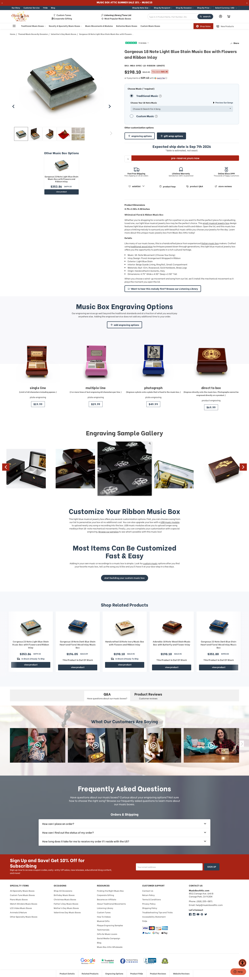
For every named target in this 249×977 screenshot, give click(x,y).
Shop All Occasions (63, 890)
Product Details (67, 973)
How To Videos (104, 916)
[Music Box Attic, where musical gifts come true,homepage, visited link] (21, 16)
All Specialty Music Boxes (22, 890)
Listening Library (105, 907)
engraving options (141, 135)
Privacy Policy (149, 903)
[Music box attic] (205, 914)
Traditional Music (147, 96)
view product (61, 191)
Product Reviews (158, 973)
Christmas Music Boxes (65, 899)
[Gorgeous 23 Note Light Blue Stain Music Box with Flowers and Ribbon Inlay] (61, 165)
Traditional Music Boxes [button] (32, 25)
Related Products (90, 973)
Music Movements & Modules (99, 25)
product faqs (169, 186)
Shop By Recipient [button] (162, 7)
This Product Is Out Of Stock (78, 659)
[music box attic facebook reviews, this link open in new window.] (129, 961)
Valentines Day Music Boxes (67, 912)
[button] (226, 8)
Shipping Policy (149, 907)
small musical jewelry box (216, 223)
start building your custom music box (124, 577)
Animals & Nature (18, 912)
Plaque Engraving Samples (110, 925)
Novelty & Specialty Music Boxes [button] (65, 25)
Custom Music (145, 116)
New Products (227, 26)
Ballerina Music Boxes (126, 25)
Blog (53, 7)
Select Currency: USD (225, 7)
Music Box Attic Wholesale (109, 946)
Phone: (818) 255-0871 (200, 901)
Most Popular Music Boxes (117, 18)
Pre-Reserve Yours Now (185, 158)
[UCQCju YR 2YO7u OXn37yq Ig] (198, 914)
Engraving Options (114, 973)
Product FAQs (136, 973)
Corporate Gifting (63, 18)
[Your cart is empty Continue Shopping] (229, 17)
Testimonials (103, 929)
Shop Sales (205, 26)
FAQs (45, 7)
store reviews (225, 186)
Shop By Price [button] (203, 7)
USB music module (170, 522)
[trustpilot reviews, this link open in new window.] (107, 961)
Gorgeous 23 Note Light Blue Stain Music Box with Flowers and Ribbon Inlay (61, 179)
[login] (220, 16)
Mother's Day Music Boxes (66, 907)
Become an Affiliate (106, 899)
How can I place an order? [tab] (58, 824)
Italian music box (210, 243)
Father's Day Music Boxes (66, 903)
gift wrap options (173, 135)
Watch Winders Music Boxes (23, 903)
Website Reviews (181, 973)
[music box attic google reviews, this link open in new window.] (88, 961)
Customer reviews (148, 695)
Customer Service (31, 7)
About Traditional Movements (111, 903)
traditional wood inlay (141, 246)
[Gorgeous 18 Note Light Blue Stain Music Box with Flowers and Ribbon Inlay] (21, 134)
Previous (12, 133)
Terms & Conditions (151, 899)
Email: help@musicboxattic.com (206, 904)
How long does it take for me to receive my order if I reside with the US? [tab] (85, 841)
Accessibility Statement (154, 916)
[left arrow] (13, 106)
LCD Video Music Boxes (21, 907)
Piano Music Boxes (19, 899)
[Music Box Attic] (190, 914)
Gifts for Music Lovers (107, 933)
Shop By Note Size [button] (140, 7)
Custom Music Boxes (150, 25)
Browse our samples (108, 531)
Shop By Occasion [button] (184, 7)
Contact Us (147, 890)
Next (111, 133)
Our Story (16, 7)
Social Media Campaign (108, 938)
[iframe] (238, 972)
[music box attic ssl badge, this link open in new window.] (164, 961)
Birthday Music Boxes (64, 895)
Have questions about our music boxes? (107, 695)
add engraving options (126, 324)
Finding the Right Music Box (110, 890)
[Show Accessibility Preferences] (242, 963)
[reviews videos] (37, 745)
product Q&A (196, 186)
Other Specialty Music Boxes (23, 916)
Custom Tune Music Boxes (22, 895)
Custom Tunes (63, 15)
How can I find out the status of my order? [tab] (68, 832)
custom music (150, 563)
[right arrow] (109, 106)
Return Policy (148, 895)
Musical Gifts (103, 920)
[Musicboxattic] (194, 914)
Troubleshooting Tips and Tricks (157, 912)
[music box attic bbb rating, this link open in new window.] (150, 961)
